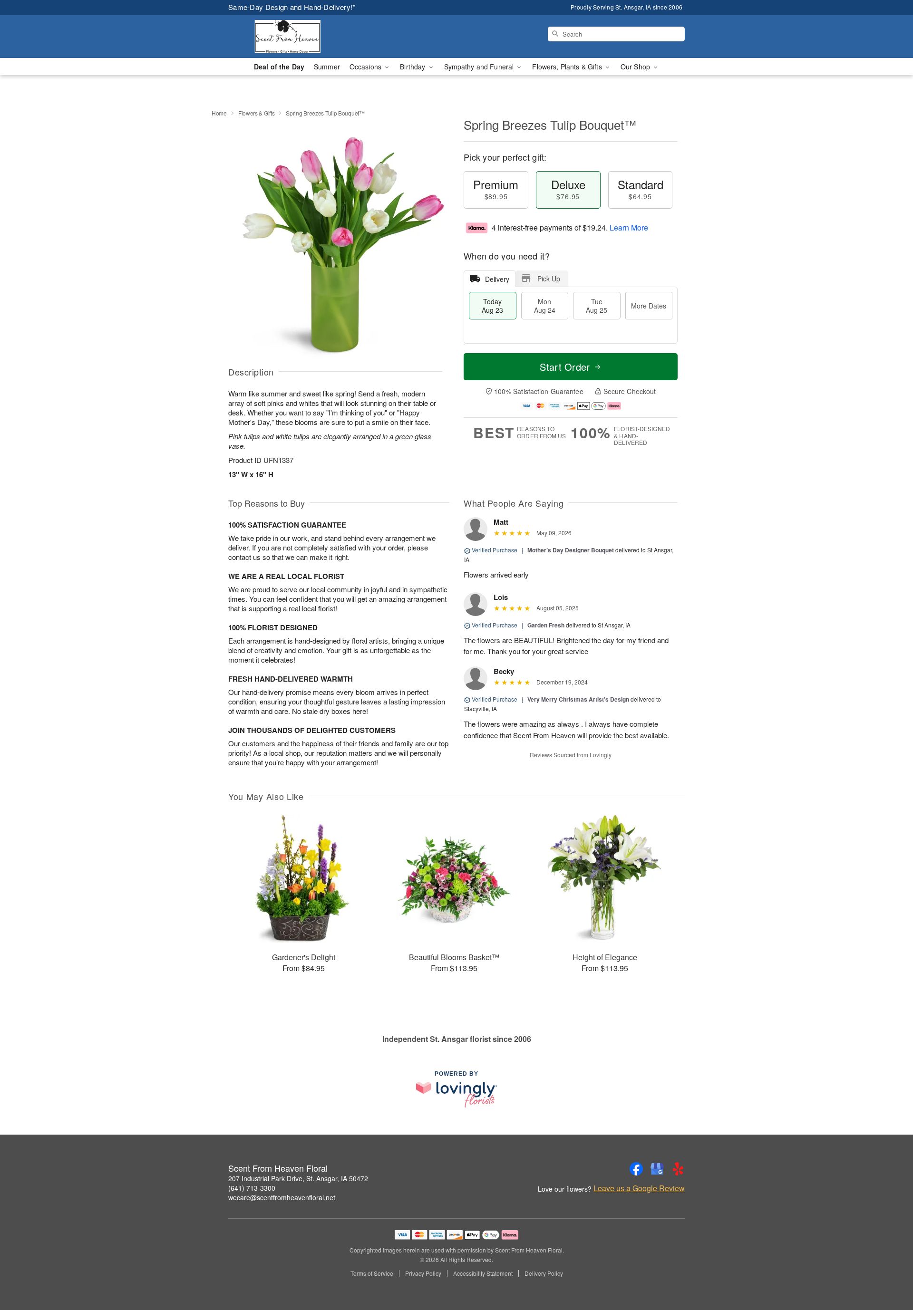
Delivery (497, 279)
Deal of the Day (279, 66)
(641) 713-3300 (251, 1188)
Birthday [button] (413, 66)
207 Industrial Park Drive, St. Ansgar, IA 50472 (298, 1178)
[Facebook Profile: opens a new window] (636, 1168)
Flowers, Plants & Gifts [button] (567, 66)
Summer (327, 66)
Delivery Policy (543, 1273)
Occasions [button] (366, 66)
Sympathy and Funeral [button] (480, 66)
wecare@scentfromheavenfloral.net (281, 1197)
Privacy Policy (423, 1273)
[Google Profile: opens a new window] (657, 1168)
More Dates (648, 305)
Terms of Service (371, 1273)
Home (219, 113)
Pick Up (548, 278)
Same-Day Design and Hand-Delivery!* (292, 7)
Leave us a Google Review (639, 1188)
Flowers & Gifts (256, 113)
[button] (888, 1269)
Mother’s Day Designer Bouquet (570, 550)
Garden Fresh (545, 625)
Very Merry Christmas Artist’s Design (578, 699)
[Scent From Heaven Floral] (296, 36)
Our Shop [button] (636, 66)
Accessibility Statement (483, 1273)
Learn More (629, 227)
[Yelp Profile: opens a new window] (678, 1168)
